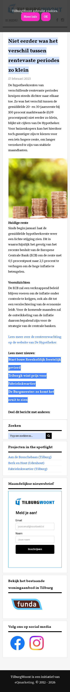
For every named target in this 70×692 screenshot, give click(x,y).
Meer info (30, 16)
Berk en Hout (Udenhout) (26, 463)
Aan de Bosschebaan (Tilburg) (30, 457)
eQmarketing (24, 682)
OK (46, 16)
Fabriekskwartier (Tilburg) (27, 469)
